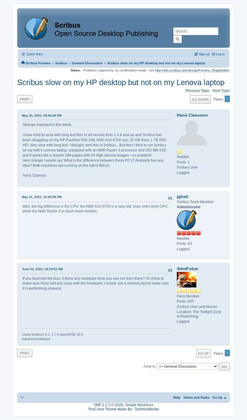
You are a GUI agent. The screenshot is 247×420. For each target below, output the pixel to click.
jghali (182, 196)
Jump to (149, 366)
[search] (177, 39)
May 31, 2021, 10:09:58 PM (41, 197)
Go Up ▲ (219, 397)
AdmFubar (187, 268)
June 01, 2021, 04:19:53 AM (42, 269)
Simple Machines (139, 405)
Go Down (200, 99)
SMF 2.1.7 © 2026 (108, 405)
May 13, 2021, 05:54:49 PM (41, 115)
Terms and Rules (196, 397)
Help (176, 397)
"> (21, 397)
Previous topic (198, 91)
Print (25, 99)
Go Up (203, 353)
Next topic (221, 91)
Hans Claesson (192, 115)
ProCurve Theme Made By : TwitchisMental (124, 409)
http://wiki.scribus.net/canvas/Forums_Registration (192, 70)
